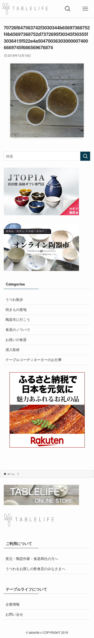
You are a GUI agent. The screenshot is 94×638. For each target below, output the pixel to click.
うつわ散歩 (14, 299)
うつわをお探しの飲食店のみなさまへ (35, 568)
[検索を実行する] (85, 156)
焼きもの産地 (16, 309)
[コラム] (25, 9)
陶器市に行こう (18, 319)
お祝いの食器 (16, 339)
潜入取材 (13, 349)
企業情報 (13, 604)
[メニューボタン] (85, 9)
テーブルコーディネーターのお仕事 (34, 359)
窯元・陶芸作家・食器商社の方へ (32, 558)
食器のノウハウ (18, 329)
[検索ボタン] (67, 9)
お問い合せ (14, 614)
